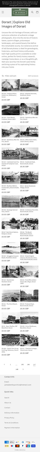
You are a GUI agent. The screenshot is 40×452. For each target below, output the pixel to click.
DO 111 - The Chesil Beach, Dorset (9, 305)
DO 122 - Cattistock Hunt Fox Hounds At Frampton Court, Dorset (10, 163)
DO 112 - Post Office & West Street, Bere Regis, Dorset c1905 (28, 281)
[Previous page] (4, 364)
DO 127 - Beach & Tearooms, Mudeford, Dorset (28, 94)
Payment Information (12, 428)
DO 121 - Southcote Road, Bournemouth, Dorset (27, 163)
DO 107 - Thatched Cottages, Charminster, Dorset (28, 349)
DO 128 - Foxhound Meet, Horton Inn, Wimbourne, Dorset (9, 95)
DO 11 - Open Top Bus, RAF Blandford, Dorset (9, 327)
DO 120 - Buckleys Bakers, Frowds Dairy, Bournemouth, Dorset (10, 187)
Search (6, 398)
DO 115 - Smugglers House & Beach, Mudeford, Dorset (10, 257)
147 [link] (34, 364)
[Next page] (23, 369)
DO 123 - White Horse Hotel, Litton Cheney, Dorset (28, 140)
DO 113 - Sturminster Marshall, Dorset (8, 281)
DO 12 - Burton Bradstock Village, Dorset (27, 187)
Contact (7, 408)
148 (17, 369)
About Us (7, 403)
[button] (2, 12)
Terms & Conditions (11, 423)
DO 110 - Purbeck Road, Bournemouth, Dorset (27, 305)
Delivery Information (11, 413)
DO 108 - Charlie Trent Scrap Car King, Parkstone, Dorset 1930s (10, 350)
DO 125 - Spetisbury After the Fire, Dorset (29, 118)
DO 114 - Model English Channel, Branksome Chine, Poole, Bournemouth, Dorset (28, 257)
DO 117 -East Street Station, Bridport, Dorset (10, 233)
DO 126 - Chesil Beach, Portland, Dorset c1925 (8, 118)
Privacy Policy (9, 418)
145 (22, 364)
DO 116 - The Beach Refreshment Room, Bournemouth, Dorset (26, 233)
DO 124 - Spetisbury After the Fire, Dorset (10, 140)
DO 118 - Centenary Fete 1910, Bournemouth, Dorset (29, 210)
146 (28, 364)
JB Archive (22, 450)
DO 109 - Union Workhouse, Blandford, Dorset (28, 327)
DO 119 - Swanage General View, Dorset (9, 210)
